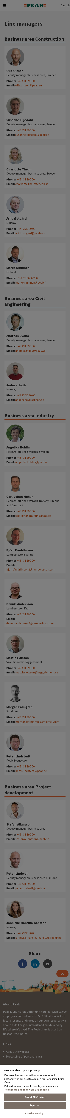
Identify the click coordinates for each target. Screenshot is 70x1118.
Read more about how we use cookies (27, 1089)
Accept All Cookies (35, 1097)
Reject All (35, 1105)
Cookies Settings (35, 1113)
